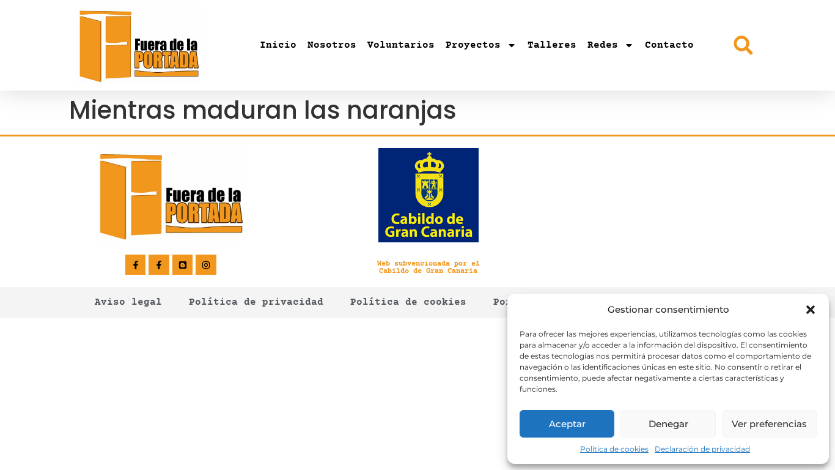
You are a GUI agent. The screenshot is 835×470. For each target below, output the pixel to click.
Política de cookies (614, 448)
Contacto (669, 45)
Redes (602, 45)
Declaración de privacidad (702, 448)
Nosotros (331, 45)
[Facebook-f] (135, 265)
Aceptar (567, 424)
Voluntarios (401, 45)
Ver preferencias (769, 424)
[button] (810, 310)
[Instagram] (206, 265)
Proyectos (473, 45)
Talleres (552, 45)
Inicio (278, 45)
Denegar (668, 424)
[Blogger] (182, 265)
